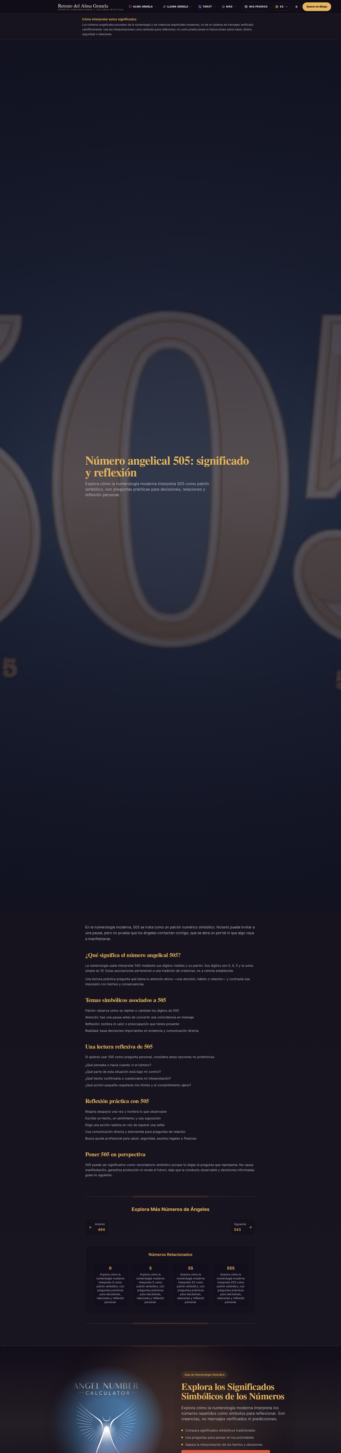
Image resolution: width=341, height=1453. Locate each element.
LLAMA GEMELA (177, 6)
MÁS (229, 6)
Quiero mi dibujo (316, 6)
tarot (207, 6)
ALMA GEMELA (143, 6)
